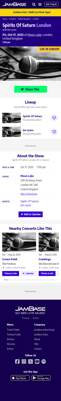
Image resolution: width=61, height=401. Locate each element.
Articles (10, 339)
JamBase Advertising (44, 329)
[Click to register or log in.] (54, 118)
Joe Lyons (26, 205)
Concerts (12, 19)
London (36, 19)
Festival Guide (14, 334)
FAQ (36, 344)
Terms (36, 318)
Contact (38, 348)
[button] (34, 4)
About (37, 339)
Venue (5, 177)
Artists (6, 202)
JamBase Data (41, 334)
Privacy (25, 318)
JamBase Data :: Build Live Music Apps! (32, 12)
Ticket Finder (13, 329)
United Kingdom (24, 19)
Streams (11, 344)
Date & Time (8, 167)
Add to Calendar (32, 214)
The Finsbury (9, 263)
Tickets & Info (10, 273)
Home (5, 19)
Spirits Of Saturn (30, 201)
